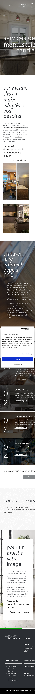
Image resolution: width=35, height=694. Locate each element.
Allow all (17, 359)
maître (7, 137)
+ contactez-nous (21, 160)
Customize (16, 364)
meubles (25, 297)
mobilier (29, 310)
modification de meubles (21, 313)
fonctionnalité (16, 128)
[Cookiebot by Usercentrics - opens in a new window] (22, 329)
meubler (18, 123)
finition (19, 304)
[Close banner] (32, 328)
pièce (19, 132)
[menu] (32, 3)
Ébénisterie (7, 132)
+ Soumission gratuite (18, 612)
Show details (26, 354)
